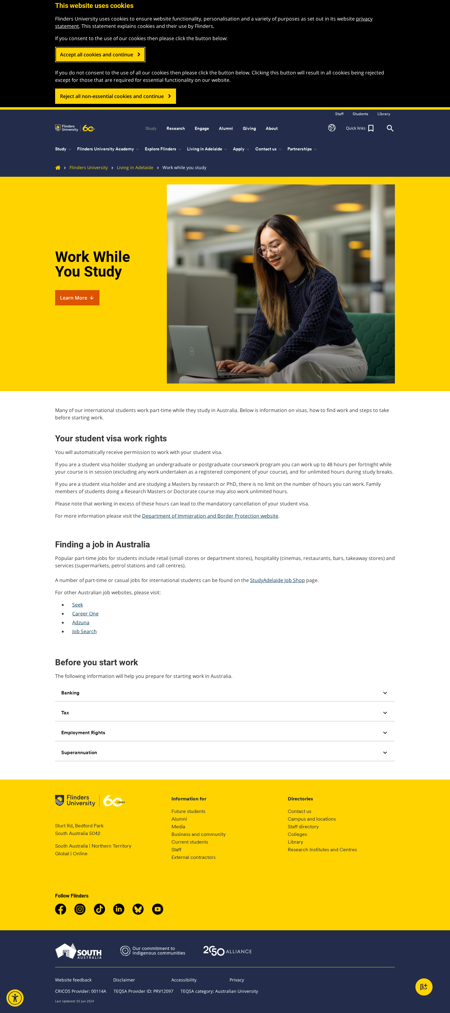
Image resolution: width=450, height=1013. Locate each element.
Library (295, 842)
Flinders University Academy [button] (108, 149)
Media (178, 827)
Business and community (198, 834)
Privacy (237, 980)
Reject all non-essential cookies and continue (112, 96)
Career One (85, 613)
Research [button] (176, 128)
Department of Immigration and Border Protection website (210, 515)
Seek (77, 604)
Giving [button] (249, 128)
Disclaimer (124, 980)
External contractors (193, 857)
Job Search (84, 631)
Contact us (299, 811)
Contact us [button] (269, 149)
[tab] (225, 693)
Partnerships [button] (302, 149)
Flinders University (88, 167)
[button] (332, 128)
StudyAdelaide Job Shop (277, 580)
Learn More (77, 297)
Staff (176, 849)
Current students (189, 842)
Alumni (179, 819)
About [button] (272, 128)
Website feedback (73, 980)
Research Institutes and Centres (322, 849)
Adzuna (80, 622)
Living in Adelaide (135, 167)
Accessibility (184, 980)
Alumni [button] (226, 128)
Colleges (297, 834)
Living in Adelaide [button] (207, 149)
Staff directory (303, 827)
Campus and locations (312, 819)
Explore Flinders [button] (163, 149)
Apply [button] (241, 149)
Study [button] (151, 128)
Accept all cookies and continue (96, 54)
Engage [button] (202, 128)
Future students (188, 811)
